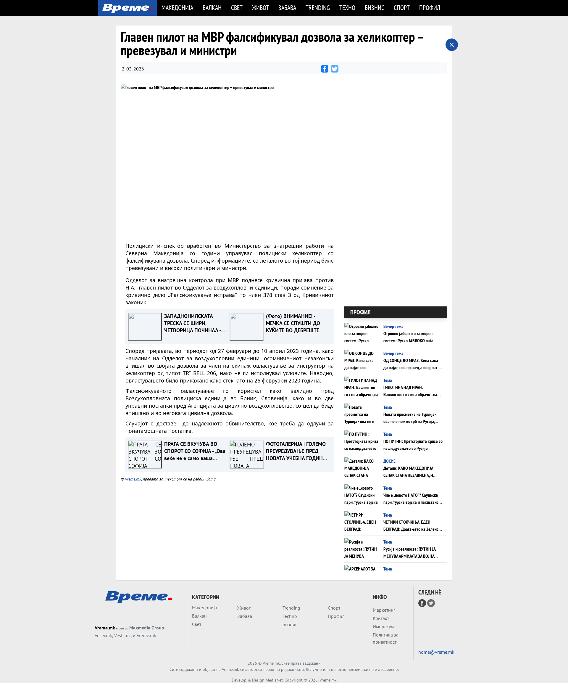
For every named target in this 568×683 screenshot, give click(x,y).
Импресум (383, 626)
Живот (260, 7)
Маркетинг (384, 610)
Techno (290, 616)
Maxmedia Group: (147, 628)
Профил (429, 7)
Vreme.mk (105, 628)
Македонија (177, 7)
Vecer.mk (103, 635)
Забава (287, 7)
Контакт (381, 618)
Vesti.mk (122, 635)
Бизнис (374, 7)
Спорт (402, 7)
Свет (237, 7)
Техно (347, 7)
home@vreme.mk (436, 652)
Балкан (212, 7)
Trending (318, 7)
